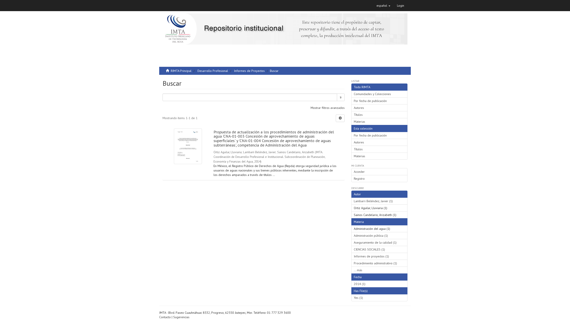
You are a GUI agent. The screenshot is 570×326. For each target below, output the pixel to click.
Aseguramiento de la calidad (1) (375, 242)
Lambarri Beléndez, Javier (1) (373, 201)
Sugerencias (181, 317)
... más (358, 270)
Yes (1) (358, 298)
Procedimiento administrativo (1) (375, 263)
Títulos (358, 115)
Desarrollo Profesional (212, 71)
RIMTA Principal (181, 71)
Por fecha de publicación (370, 101)
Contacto (165, 317)
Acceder (359, 172)
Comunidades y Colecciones (372, 94)
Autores (359, 108)
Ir (341, 97)
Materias (359, 122)
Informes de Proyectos (249, 71)
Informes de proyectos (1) (371, 256)
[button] (383, 5)
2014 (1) (359, 284)
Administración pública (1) (371, 236)
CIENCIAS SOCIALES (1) (369, 249)
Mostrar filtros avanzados (328, 108)
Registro (359, 179)
